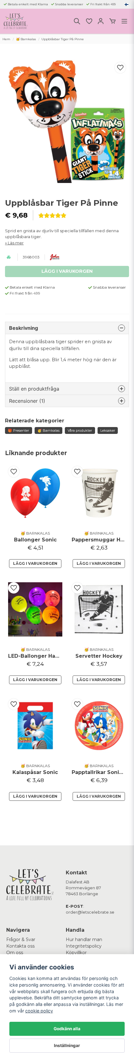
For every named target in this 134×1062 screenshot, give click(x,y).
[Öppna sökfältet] (77, 21)
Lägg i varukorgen (35, 563)
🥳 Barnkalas (26, 39)
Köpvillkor (76, 952)
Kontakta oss (20, 946)
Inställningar (67, 1045)
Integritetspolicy (84, 946)
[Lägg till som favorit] (89, 21)
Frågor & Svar (20, 939)
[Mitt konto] (101, 21)
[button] (126, 4)
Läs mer (16, 243)
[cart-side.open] (112, 21)
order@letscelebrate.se (90, 912)
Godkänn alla (67, 1028)
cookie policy (39, 1010)
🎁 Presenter (18, 430)
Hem (6, 39)
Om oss (14, 952)
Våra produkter (80, 430)
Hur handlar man (84, 939)
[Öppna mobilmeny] (124, 21)
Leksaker (107, 430)
